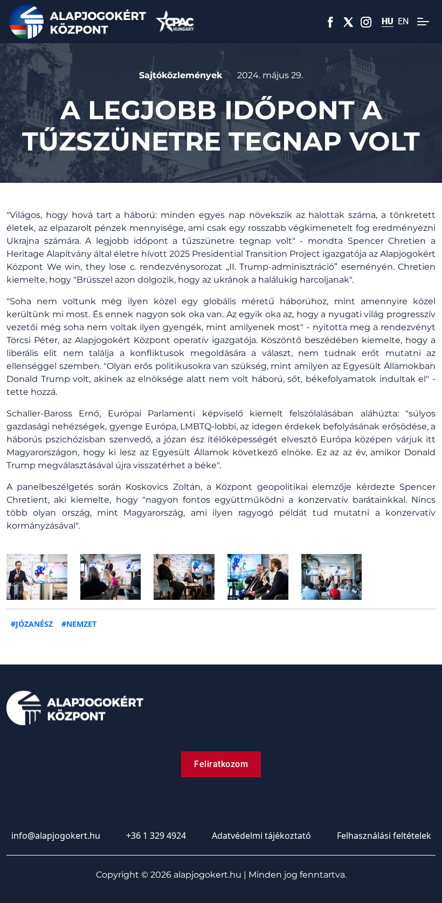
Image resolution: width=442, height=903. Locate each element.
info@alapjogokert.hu (55, 836)
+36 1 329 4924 (156, 836)
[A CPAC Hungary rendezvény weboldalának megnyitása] (174, 21)
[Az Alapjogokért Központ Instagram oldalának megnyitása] (366, 22)
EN (403, 21)
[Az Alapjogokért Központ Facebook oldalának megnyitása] (330, 22)
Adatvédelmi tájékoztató (261, 836)
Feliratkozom (221, 764)
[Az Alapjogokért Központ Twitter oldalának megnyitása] (348, 22)
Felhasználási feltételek (384, 836)
